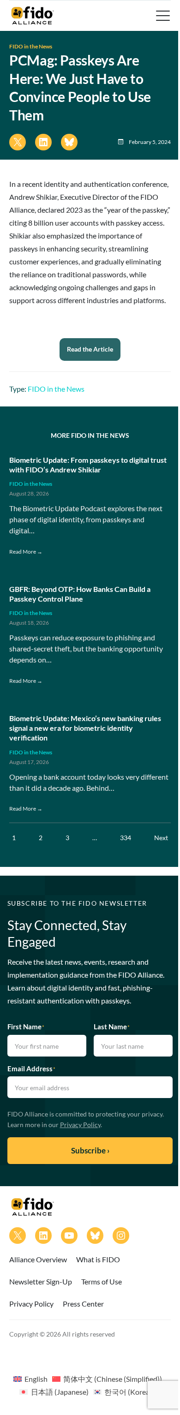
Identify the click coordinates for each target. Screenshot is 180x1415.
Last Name (112, 1026)
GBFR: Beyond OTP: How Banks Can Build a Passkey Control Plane (79, 594)
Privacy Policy (80, 1124)
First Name (25, 1026)
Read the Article (90, 349)
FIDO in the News (30, 46)
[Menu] (162, 16)
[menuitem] (30, 1378)
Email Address (31, 1068)
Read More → (25, 551)
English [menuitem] (36, 1378)
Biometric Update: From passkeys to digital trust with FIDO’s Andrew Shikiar (88, 464)
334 (125, 838)
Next (161, 838)
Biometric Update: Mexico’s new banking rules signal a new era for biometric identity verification (85, 728)
